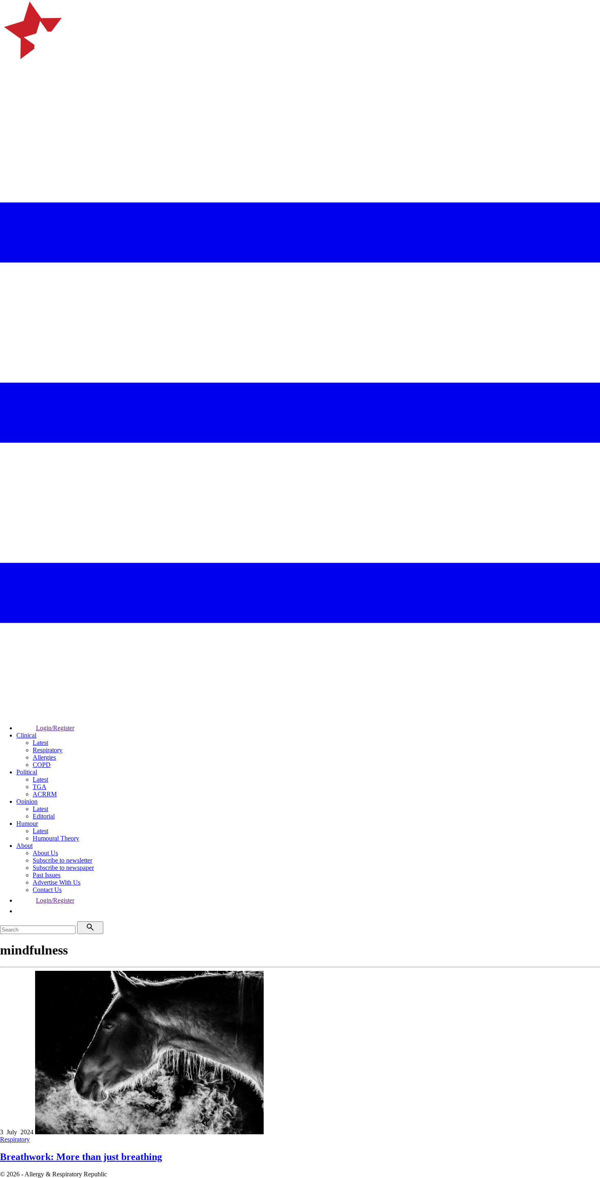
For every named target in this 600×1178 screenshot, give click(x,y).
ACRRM (45, 794)
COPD (42, 764)
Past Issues (46, 875)
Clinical (26, 735)
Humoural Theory (56, 838)
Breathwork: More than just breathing (81, 1156)
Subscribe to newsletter (62, 860)
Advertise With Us (56, 882)
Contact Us (47, 889)
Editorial (44, 816)
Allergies (44, 757)
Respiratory (47, 750)
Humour (27, 823)
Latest (40, 742)
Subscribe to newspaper (63, 867)
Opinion (27, 801)
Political (26, 772)
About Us (45, 852)
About (24, 845)
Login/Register (55, 727)
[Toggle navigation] (10, 108)
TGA (40, 786)
